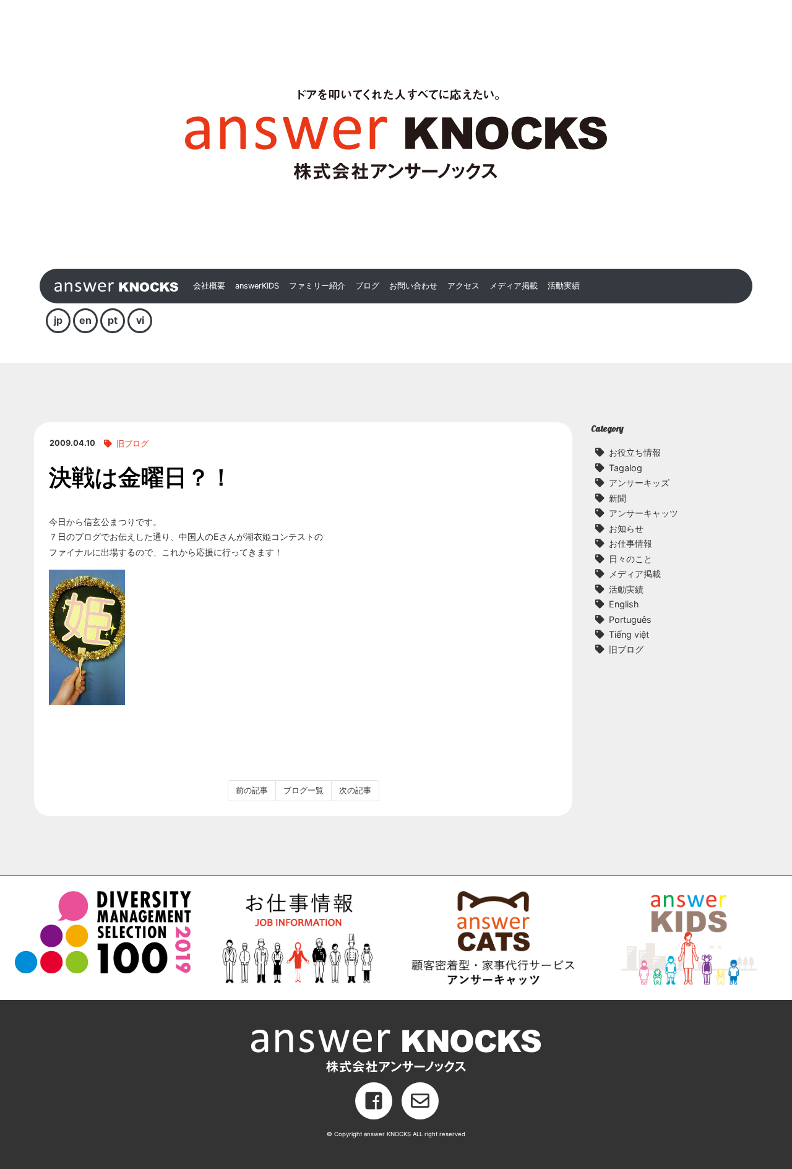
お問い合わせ (413, 285)
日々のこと (630, 559)
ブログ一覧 (303, 790)
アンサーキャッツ (643, 513)
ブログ (367, 285)
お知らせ (626, 528)
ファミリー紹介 (317, 285)
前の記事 (252, 790)
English (624, 604)
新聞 (617, 498)
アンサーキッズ (639, 482)
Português (630, 619)
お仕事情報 (630, 543)
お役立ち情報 (635, 452)
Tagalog (625, 468)
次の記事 (355, 790)
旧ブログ (132, 443)
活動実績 (564, 285)
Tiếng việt (629, 634)
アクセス (463, 285)
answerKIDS (257, 285)
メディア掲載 (513, 285)
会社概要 (209, 285)
